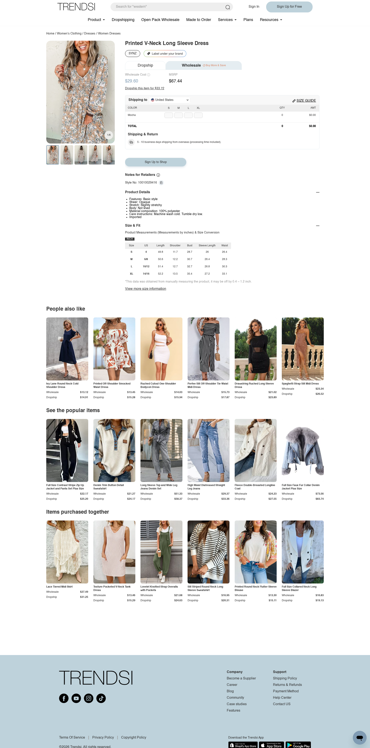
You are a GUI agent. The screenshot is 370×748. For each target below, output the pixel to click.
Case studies (237, 704)
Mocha (132, 115)
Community (235, 698)
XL (198, 108)
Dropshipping (123, 20)
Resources (269, 20)
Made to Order (198, 20)
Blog (230, 691)
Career (232, 685)
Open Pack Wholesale (160, 20)
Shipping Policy (285, 678)
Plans (248, 20)
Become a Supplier (241, 678)
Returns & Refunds (287, 685)
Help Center (282, 698)
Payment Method (286, 691)
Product (94, 20)
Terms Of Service (72, 737)
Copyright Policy (133, 737)
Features (233, 710)
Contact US (282, 704)
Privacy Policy (103, 737)
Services (225, 20)
